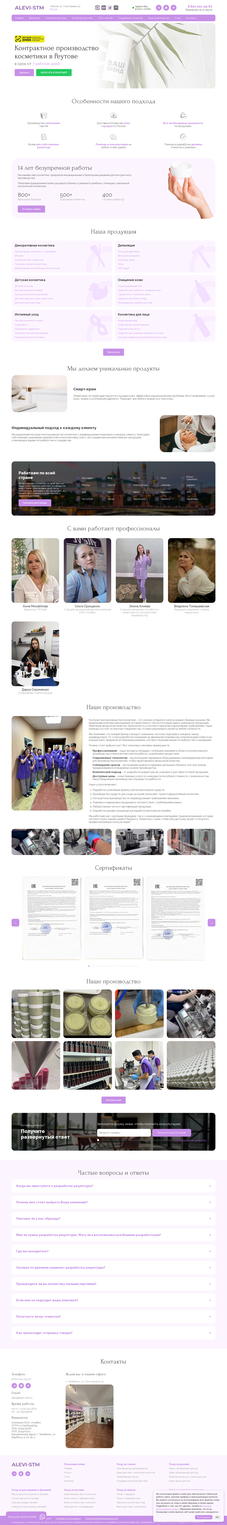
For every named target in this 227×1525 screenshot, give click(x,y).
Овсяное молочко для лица (131, 1502)
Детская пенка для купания (29, 290)
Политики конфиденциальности (189, 1140)
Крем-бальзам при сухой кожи (80, 1494)
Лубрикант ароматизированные (31, 333)
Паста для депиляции (129, 251)
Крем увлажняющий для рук (183, 1472)
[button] (88, 966)
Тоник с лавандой (126, 1494)
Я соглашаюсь (203, 1517)
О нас (178, 18)
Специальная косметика (130, 18)
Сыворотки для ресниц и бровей (29, 1506)
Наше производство (159, 18)
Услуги (67, 1472)
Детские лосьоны (24, 286)
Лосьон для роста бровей (25, 1498)
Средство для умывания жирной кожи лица (140, 333)
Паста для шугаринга (128, 256)
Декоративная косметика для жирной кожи (37, 268)
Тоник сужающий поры (128, 1498)
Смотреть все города (35, 503)
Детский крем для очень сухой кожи (34, 298)
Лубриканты (21, 325)
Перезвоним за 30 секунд (198, 9)
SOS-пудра (123, 268)
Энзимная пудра (126, 260)
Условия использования (68, 1518)
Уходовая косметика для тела (132, 1481)
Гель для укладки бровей (25, 1502)
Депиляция (34, 18)
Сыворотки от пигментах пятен (134, 294)
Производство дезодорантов (132, 1468)
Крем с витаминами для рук (183, 1468)
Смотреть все (113, 1100)
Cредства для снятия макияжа (133, 325)
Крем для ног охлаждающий (78, 1506)
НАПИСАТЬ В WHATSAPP (54, 72)
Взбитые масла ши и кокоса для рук (187, 1477)
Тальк (120, 264)
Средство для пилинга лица (132, 298)
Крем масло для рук (179, 1481)
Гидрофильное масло (129, 329)
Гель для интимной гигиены (29, 320)
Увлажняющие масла (127, 1477)
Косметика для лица (56, 18)
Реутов (53, 9)
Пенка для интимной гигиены (30, 337)
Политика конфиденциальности (101, 1518)
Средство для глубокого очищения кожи (139, 290)
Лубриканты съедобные (27, 329)
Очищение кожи (130, 280)
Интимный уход (27, 314)
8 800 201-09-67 (200, 6)
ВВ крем (19, 256)
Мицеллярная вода (127, 320)
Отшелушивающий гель (130, 286)
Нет (217, 1517)
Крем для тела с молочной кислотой (136, 1472)
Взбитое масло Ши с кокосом (79, 1502)
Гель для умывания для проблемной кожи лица (142, 337)
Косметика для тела (82, 18)
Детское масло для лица (27, 302)
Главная (19, 18)
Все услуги (114, 352)
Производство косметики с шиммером (35, 251)
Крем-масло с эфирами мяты (79, 1498)
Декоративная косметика (35, 245)
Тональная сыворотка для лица (30, 264)
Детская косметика (30, 280)
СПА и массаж (105, 18)
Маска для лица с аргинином (131, 1506)
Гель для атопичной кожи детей (31, 294)
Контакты (191, 18)
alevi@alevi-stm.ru (22, 1397)
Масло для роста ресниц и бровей (30, 1494)
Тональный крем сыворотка (29, 260)
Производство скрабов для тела (135, 302)
